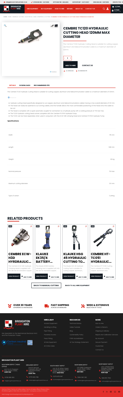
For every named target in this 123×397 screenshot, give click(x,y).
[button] (104, 9)
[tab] (12, 85)
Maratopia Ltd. (28, 394)
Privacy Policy (45, 389)
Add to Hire (70, 65)
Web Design (6, 394)
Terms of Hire (6, 389)
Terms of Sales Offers (33, 389)
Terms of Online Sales (18, 389)
